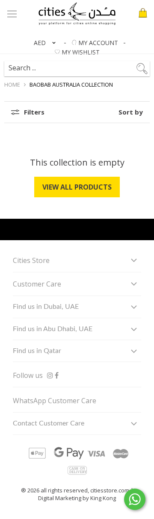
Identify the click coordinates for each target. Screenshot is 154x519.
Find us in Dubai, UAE (46, 306)
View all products (77, 187)
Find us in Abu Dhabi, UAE (52, 329)
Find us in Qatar (37, 350)
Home (12, 84)
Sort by (130, 112)
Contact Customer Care (48, 423)
